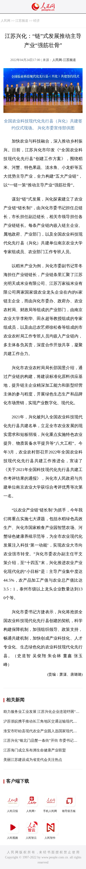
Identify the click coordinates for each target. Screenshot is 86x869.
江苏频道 (21, 20)
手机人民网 (50, 811)
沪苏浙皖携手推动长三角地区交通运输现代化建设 (43, 721)
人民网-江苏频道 (64, 60)
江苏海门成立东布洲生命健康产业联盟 (34, 750)
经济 (36, 20)
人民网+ (31, 811)
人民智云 (31, 837)
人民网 (5, 20)
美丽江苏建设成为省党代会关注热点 (32, 760)
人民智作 (49, 837)
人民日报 (12, 811)
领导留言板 (69, 811)
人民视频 (12, 837)
